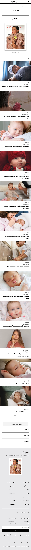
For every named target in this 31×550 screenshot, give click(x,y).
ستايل (28, 489)
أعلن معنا (14, 543)
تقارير (28, 493)
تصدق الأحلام (26, 435)
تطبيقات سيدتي (11, 497)
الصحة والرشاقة (11, 518)
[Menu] (28, 1)
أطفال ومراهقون (26, 350)
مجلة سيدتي (12, 478)
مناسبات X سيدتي (11, 482)
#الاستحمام (15, 10)
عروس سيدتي (26, 497)
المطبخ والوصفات (11, 521)
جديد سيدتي (12, 489)
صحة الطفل (27, 142)
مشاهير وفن (26, 521)
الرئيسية (26, 7)
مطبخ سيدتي (26, 482)
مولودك (28, 82)
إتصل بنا (10, 543)
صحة (28, 112)
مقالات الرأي (26, 486)
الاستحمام (21, 7)
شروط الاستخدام (26, 543)
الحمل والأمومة (11, 524)
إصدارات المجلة (15, 18)
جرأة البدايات (27, 441)
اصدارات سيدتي (25, 500)
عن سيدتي (12, 486)
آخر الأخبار (12, 504)
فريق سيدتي (12, 493)
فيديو (28, 478)
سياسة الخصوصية (19, 543)
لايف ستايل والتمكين (24, 518)
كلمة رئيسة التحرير (17, 424)
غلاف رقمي (12, 500)
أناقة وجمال (26, 524)
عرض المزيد (15, 415)
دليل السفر (26, 504)
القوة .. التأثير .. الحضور (25, 429)
